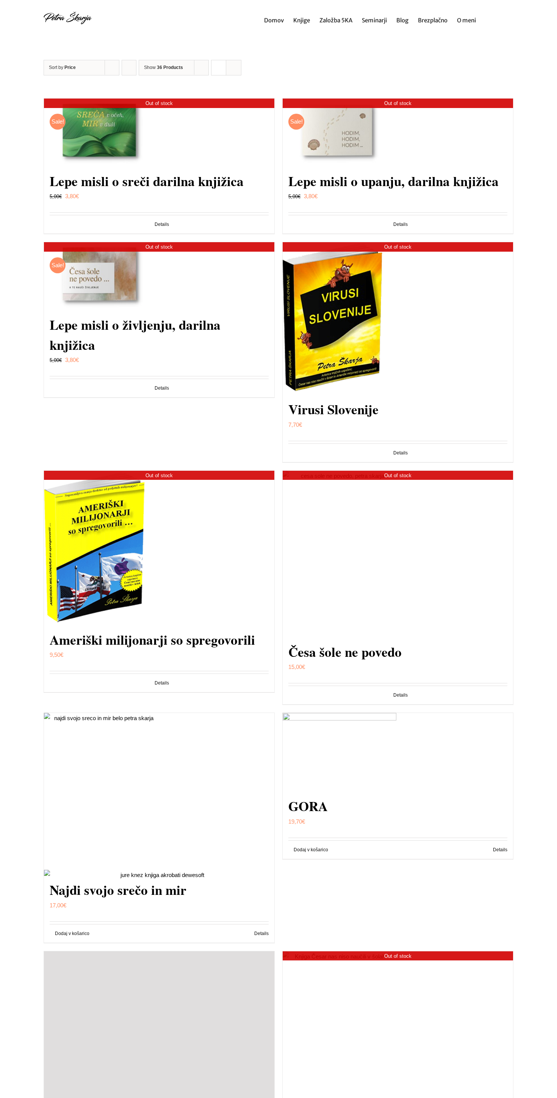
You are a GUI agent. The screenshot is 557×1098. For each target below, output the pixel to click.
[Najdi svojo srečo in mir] (159, 792)
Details (162, 224)
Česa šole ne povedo (345, 651)
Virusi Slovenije (333, 409)
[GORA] (398, 751)
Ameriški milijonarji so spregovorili (152, 639)
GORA (308, 806)
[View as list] (233, 67)
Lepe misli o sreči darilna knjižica (147, 181)
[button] (501, 19)
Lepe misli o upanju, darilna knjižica (393, 181)
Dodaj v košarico (311, 849)
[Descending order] (129, 67)
